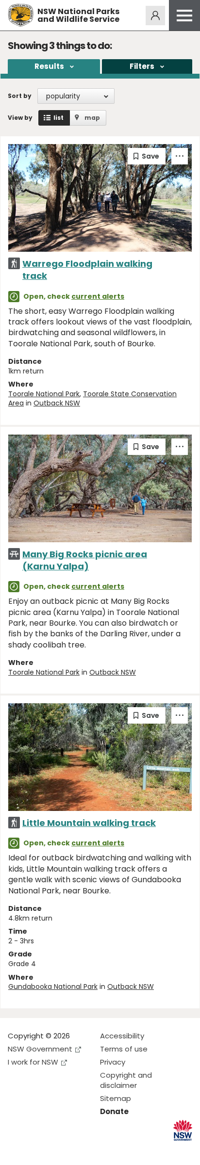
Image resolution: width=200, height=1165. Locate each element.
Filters (142, 66)
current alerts (97, 296)
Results (49, 66)
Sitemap (115, 1098)
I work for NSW (33, 1062)
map (92, 117)
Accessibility (122, 1036)
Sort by (20, 96)
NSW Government (40, 1049)
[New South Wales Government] (182, 1130)
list (58, 117)
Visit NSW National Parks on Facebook (17, 1150)
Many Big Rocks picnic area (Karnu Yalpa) (84, 560)
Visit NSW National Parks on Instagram (38, 1150)
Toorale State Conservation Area (92, 398)
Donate (114, 1111)
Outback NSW (56, 403)
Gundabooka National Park (53, 986)
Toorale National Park (44, 394)
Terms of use (124, 1049)
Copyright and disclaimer (126, 1080)
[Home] (20, 15)
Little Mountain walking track (89, 823)
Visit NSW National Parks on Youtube (58, 1150)
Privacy (112, 1062)
